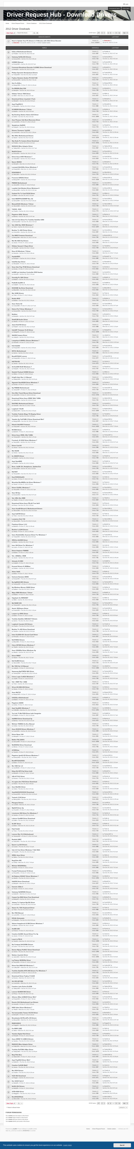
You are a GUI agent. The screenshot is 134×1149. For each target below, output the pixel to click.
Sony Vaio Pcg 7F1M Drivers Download (25, 267)
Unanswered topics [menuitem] (114, 8)
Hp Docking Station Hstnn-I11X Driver (25, 115)
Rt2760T (15, 472)
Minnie (15, 747)
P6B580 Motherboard (19, 183)
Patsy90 (16, 127)
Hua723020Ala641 (18, 477)
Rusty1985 (17, 64)
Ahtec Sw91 (16, 571)
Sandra (16, 815)
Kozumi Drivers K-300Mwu (21, 566)
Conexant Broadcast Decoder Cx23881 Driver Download (32, 67)
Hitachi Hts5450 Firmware (21, 424)
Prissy (15, 505)
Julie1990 (16, 395)
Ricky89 (16, 1036)
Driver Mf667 (16, 655)
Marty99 (16, 1083)
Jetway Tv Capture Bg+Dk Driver (23, 902)
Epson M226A (17, 162)
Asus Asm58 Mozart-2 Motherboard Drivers (27, 508)
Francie (16, 930)
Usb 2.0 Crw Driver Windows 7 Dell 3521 (26, 850)
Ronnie (16, 778)
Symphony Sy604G (18, 125)
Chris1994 (16, 232)
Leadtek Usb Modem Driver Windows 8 (25, 188)
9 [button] (110, 33)
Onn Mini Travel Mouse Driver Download (26, 393)
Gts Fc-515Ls (16, 83)
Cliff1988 (16, 710)
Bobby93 (16, 899)
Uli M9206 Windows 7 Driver (22, 109)
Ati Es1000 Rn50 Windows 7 (22, 367)
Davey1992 (17, 59)
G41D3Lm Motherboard (20, 697)
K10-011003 (16, 346)
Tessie (15, 484)
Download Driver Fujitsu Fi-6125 (23, 976)
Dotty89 (16, 284)
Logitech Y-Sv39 (17, 409)
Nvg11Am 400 (16, 860)
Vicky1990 (16, 426)
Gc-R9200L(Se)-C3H (19, 88)
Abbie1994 (17, 400)
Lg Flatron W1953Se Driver (21, 960)
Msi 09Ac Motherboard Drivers (22, 136)
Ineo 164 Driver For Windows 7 (23, 545)
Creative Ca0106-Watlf (19, 1065)
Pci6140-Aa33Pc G (18, 283)
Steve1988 (17, 206)
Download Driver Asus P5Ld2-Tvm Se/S (26, 503)
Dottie (15, 820)
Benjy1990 (17, 179)
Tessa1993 (17, 474)
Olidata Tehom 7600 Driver (21, 94)
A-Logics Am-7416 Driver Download (24, 782)
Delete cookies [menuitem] (111, 1129)
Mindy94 (16, 90)
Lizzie (15, 547)
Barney (16, 216)
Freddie (16, 53)
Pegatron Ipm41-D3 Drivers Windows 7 (25, 755)
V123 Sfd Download (19, 1076)
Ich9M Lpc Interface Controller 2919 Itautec (27, 272)
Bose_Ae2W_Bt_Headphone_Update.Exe (26, 466)
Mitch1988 (16, 1099)
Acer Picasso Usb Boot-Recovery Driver (26, 120)
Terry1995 (16, 442)
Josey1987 (17, 390)
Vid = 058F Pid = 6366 (19, 682)
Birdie (15, 573)
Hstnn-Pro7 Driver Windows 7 (22, 309)
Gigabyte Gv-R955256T (20, 598)
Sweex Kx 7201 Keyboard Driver (23, 908)
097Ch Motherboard (19, 351)
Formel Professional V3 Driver (22, 871)
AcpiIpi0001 (16, 256)
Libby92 (16, 337)
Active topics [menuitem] (126, 8)
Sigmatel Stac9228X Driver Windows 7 (25, 382)
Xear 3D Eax (16, 493)
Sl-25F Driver (16, 824)
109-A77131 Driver (18, 776)
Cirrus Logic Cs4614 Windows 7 (23, 676)
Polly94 (16, 327)
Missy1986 (17, 190)
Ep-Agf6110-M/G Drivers (20, 582)
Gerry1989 (17, 200)
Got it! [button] (122, 1145)
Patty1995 (16, 1046)
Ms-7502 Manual (17, 913)
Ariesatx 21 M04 (17, 561)
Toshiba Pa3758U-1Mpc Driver (22, 1049)
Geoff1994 (16, 768)
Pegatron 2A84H (17, 703)
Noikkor (14, 314)
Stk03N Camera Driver (19, 335)
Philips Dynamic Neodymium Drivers (25, 73)
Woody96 (16, 106)
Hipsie (15, 137)
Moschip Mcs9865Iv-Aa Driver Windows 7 (26, 482)
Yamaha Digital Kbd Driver (21, 1034)
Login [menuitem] (126, 4)
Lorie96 (16, 804)
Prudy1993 (17, 169)
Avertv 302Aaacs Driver (20, 608)
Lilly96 (15, 678)
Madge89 (16, 332)
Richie (15, 867)
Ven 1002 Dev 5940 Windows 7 (22, 225)
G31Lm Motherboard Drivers (22, 52)
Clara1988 (17, 305)
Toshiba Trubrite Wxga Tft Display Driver (26, 414)
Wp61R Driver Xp (18, 808)
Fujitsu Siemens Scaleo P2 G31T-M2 (24, 78)
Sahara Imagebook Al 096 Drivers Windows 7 (28, 923)
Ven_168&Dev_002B (19, 556)
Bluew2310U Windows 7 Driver (23, 204)
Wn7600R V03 (17, 603)
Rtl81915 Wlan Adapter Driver (22, 1044)
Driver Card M (16, 445)
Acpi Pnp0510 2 (17, 104)
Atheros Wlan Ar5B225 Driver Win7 (24, 997)
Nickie (15, 783)
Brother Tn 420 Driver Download (23, 629)
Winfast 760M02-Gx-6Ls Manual (23, 724)
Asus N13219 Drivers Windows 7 (23, 729)
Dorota (15, 269)
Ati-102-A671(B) (17, 981)
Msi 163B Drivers (18, 293)
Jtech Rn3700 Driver (19, 325)
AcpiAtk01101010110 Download (23, 792)
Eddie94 (16, 894)
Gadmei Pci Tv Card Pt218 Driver (23, 193)
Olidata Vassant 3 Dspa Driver (22, 246)
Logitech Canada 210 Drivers (22, 624)
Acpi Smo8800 (17, 461)
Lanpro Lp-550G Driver (20, 613)
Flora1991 (16, 153)
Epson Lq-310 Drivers (19, 845)
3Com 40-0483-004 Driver (21, 687)
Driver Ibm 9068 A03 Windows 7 (23, 965)
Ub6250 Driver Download (20, 881)
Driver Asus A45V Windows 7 (22, 157)
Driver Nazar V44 (17, 734)
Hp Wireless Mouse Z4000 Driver (23, 587)
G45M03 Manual (17, 62)
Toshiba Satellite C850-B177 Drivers (24, 619)
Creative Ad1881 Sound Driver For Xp (25, 934)
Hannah (16, 253)
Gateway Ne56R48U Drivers (21, 892)
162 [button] (124, 33)
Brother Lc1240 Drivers (20, 529)
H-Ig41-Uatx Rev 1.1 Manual (22, 377)
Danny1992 (17, 757)
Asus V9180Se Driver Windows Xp (24, 650)
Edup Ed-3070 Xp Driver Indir (22, 771)
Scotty (15, 862)
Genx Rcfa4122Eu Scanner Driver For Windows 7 (29, 535)
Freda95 (16, 852)
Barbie (15, 542)
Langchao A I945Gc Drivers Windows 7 (25, 340)
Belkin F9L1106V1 (18, 740)
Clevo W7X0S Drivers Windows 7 (23, 645)
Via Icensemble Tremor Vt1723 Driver (25, 1013)
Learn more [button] (67, 1145)
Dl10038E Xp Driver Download (22, 288)
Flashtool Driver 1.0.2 (19, 524)
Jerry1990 (16, 185)
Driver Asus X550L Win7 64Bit (22, 435)
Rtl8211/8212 (16, 1023)
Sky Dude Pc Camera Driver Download (25, 141)
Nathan (16, 589)
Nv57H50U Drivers (18, 640)
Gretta (15, 705)
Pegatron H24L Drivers (20, 214)
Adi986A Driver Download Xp (22, 719)
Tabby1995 (17, 148)
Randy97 (16, 258)
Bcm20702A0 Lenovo (19, 356)
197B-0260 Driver (18, 1091)
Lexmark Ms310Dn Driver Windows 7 (25, 167)
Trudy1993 (17, 74)
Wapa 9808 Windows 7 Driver (22, 592)
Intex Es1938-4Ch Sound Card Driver (25, 634)
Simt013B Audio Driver (20, 319)
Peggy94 (16, 1025)
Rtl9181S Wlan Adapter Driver (22, 146)
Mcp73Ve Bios (17, 1055)
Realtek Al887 (16, 839)
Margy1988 (17, 85)
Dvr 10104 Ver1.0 (18, 1081)
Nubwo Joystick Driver (20, 955)
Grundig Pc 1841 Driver (20, 277)
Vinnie (15, 453)
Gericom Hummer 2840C (20, 577)
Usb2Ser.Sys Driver (18, 262)
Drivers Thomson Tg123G (21, 130)
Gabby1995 (17, 379)
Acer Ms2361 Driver (19, 787)
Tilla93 (15, 500)
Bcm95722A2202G (18, 761)
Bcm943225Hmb (17, 1097)
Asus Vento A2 (17, 304)
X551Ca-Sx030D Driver (20, 540)
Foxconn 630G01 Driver (20, 178)
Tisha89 (16, 248)
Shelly (15, 531)
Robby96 (16, 920)
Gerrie (15, 353)
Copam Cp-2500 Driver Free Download (25, 897)
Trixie (15, 295)
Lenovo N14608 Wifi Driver (21, 992)
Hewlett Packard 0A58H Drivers (23, 372)
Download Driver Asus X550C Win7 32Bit (26, 398)
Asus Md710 (16, 692)
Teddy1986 (17, 1051)
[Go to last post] (111, 41)
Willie (15, 95)
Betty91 (16, 279)
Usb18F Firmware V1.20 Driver (22, 330)
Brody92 (16, 69)
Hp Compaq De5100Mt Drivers (22, 944)
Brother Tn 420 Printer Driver (22, 230)
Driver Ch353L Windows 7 (21, 487)
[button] (98, 33)
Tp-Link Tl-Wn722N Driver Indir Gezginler (26, 713)
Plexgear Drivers (17, 803)
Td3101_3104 (16, 209)
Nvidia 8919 (16, 298)
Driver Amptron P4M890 (20, 550)
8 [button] (108, 33)
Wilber (15, 195)
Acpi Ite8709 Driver (18, 514)
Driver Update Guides (44, 42)
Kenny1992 (17, 221)
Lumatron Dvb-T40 (18, 519)
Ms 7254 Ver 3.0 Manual (20, 666)
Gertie (15, 116)
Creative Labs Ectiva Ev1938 (22, 986)
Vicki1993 (16, 158)
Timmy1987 (17, 437)
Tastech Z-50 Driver (19, 797)
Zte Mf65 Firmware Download (22, 235)
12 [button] (119, 33)
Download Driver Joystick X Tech (23, 99)
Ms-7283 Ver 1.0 (17, 766)
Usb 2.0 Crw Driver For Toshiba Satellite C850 (28, 220)
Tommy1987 (17, 584)
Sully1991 (16, 841)
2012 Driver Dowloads (18, 28)
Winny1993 (17, 799)
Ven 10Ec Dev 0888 (18, 498)
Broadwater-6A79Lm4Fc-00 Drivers (24, 1018)
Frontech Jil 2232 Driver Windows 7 (24, 440)
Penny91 (16, 636)
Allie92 (15, 321)
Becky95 (16, 1014)
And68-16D (16, 929)
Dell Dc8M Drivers (18, 661)
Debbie (16, 568)
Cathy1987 (17, 967)
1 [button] (104, 33)
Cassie (15, 846)
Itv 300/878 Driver (18, 456)
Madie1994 (17, 411)
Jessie (15, 242)
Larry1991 (16, 915)
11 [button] (116, 33)
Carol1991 (17, 122)
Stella (15, 857)
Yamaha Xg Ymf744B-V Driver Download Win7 (28, 419)
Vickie (15, 479)
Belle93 (16, 432)
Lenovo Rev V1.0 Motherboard (23, 834)
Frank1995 (17, 610)
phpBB (15, 1129)
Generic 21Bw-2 (17, 887)
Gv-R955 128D (17, 1028)
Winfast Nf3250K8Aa (19, 866)
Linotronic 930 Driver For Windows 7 (25, 813)
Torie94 (16, 631)
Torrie (15, 227)
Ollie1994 (16, 174)
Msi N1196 (15, 451)
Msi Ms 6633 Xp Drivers (20, 241)
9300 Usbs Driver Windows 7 (22, 1007)
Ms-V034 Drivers (17, 1070)
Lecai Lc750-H (17, 939)
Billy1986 (16, 290)
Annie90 (16, 274)
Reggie (16, 1078)
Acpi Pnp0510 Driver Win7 (21, 1060)
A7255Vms (15, 750)
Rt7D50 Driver (17, 430)
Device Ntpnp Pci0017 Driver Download (26, 950)
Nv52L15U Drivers (18, 1086)
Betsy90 (16, 773)
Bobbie (16, 111)
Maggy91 (16, 1093)
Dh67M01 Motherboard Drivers (23, 403)
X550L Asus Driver (18, 855)
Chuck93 (16, 810)
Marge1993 (17, 694)
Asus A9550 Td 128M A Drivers (22, 1039)
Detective (16, 42)
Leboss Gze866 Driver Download (23, 818)
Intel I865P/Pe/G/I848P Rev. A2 (22, 199)
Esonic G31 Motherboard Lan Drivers (25, 1002)
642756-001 (16, 361)
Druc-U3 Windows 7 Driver (21, 251)
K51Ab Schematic (18, 918)
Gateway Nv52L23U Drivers (21, 57)
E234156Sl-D (16, 172)
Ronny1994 (17, 80)
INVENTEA (26, 1130)
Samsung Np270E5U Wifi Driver (23, 671)
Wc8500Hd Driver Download (22, 745)
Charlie (16, 211)
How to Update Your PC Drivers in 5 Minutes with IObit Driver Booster (36, 41)
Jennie (15, 363)
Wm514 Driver (17, 151)
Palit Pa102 (16, 829)
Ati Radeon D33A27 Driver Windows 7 (25, 876)
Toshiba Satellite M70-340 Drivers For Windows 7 (29, 971)
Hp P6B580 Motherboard (20, 388)
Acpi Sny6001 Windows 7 (21, 708)
